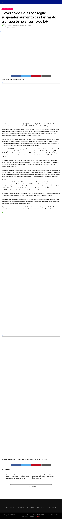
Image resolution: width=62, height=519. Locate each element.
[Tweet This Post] (26, 76)
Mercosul (21, 508)
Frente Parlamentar (32, 508)
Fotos (42, 508)
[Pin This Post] (36, 76)
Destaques (13, 508)
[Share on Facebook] (16, 76)
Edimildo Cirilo (12, 27)
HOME (6, 508)
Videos (48, 508)
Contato (54, 508)
